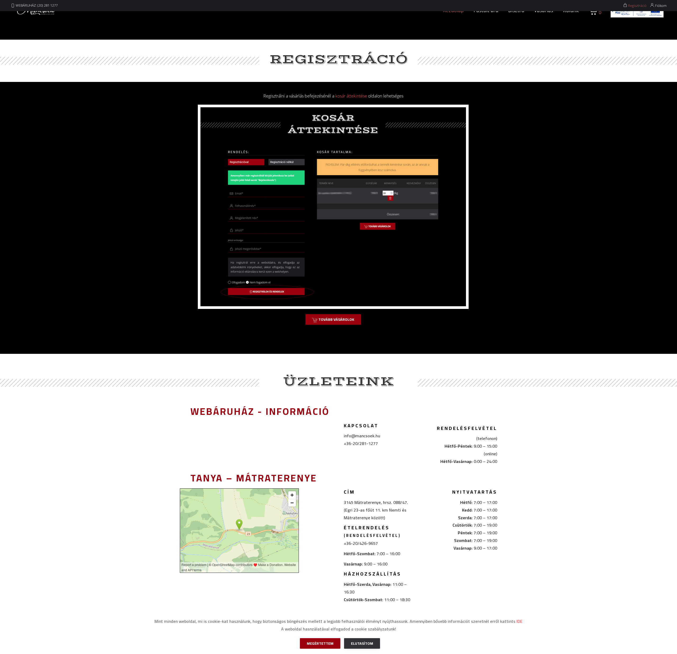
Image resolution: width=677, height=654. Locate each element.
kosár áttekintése (351, 96)
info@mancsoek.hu (362, 436)
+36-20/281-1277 (361, 443)
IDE (519, 621)
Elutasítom (362, 643)
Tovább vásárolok (336, 319)
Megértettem (320, 643)
